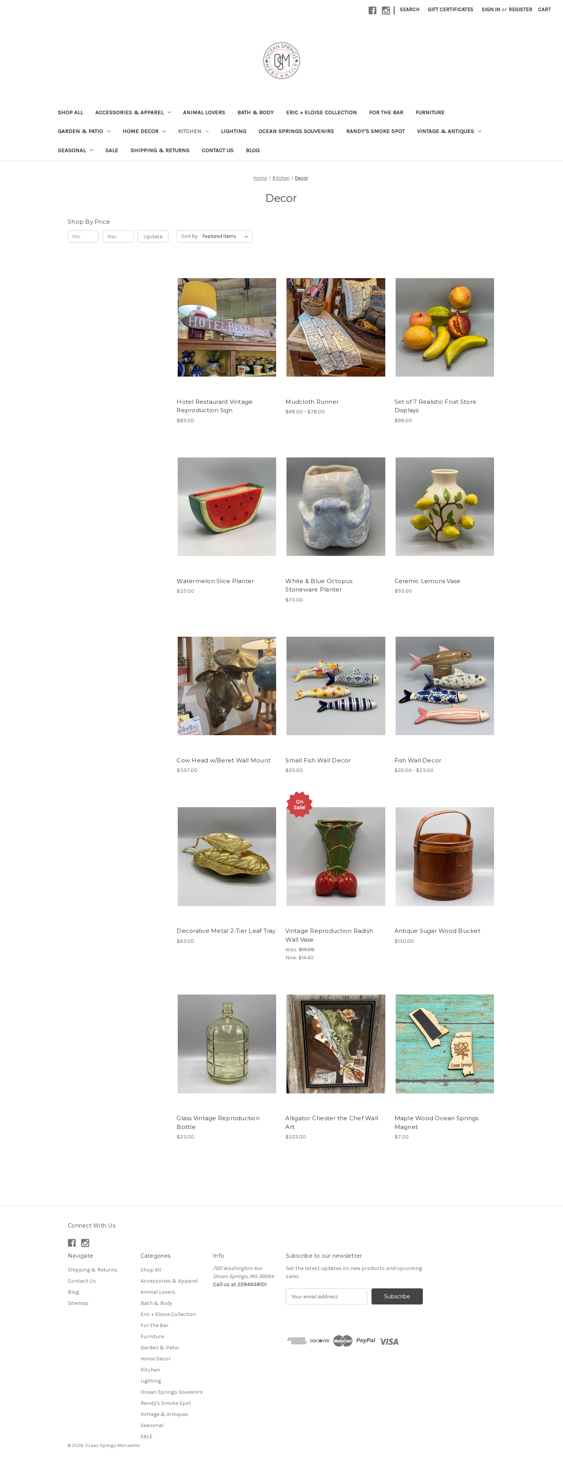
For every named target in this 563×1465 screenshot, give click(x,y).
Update (153, 236)
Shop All (70, 112)
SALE (111, 150)
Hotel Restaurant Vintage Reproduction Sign (214, 406)
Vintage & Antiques (445, 131)
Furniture (430, 112)
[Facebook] (372, 11)
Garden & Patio (80, 131)
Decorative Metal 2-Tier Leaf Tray (226, 930)
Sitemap (78, 1303)
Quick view (226, 321)
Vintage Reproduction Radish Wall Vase (329, 935)
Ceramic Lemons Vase (427, 581)
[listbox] (226, 236)
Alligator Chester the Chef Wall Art (331, 1122)
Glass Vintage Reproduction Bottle (218, 1122)
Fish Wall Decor (418, 760)
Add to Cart (227, 334)
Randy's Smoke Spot (375, 131)
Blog (253, 150)
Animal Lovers (204, 112)
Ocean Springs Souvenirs (296, 131)
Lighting (233, 131)
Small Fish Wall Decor (317, 760)
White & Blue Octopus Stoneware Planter (318, 585)
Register (520, 9)
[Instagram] (386, 11)
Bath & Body (255, 112)
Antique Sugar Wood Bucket (437, 930)
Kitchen (189, 131)
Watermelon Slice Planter (215, 581)
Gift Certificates (450, 9)
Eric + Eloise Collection (321, 112)
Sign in (491, 9)
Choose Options (336, 334)
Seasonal (72, 150)
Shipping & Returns (160, 150)
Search (409, 9)
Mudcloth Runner (312, 401)
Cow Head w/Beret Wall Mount (223, 760)
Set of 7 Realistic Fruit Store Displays (435, 406)
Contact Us (218, 150)
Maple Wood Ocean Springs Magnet (436, 1122)
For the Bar (386, 112)
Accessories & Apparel (129, 112)
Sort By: (189, 236)
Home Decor (141, 131)
